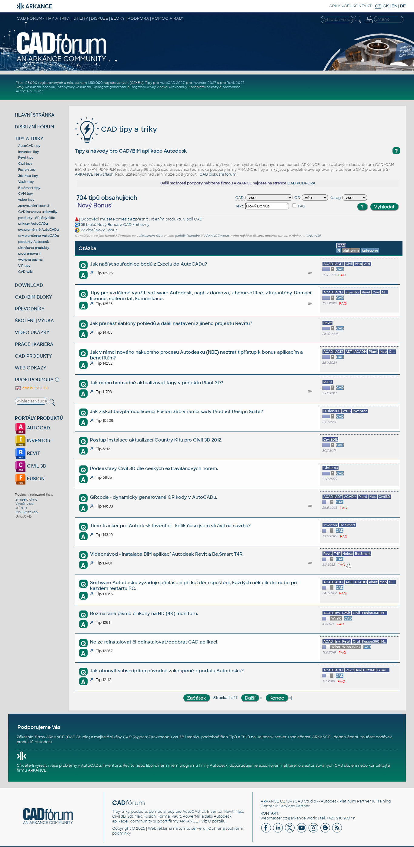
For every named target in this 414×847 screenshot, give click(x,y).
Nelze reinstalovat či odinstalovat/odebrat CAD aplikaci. (154, 642)
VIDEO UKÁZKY (32, 332)
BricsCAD (23, 516)
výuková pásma (30, 259)
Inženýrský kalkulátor (74, 87)
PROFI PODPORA (34, 379)
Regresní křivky (143, 87)
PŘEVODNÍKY (30, 309)
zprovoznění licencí (33, 205)
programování (29, 253)
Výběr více (24, 503)
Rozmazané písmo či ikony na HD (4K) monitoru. (144, 613)
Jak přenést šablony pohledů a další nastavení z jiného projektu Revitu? (171, 323)
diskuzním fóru (150, 236)
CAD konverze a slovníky (37, 212)
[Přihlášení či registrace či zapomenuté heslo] (369, 23)
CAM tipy (25, 193)
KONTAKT (362, 5)
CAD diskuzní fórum (217, 174)
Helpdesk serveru (272, 737)
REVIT (33, 453)
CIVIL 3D (36, 466)
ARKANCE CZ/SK (276, 801)
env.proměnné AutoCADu (38, 235)
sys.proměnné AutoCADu (38, 229)
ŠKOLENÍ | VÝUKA (34, 320)
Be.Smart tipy (29, 188)
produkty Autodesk (33, 242)
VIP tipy (24, 265)
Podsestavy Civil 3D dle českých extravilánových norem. (154, 468)
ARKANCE (339, 5)
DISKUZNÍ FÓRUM (34, 127)
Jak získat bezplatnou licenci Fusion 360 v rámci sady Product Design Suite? (176, 411)
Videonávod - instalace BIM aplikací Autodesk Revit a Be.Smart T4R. (166, 554)
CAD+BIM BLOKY (33, 297)
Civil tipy (25, 163)
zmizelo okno (26, 499)
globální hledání (187, 236)
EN (394, 5)
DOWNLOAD (29, 285)
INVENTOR (38, 440)
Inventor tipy (28, 152)
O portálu (216, 821)
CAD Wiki (313, 236)
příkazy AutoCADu (33, 223)
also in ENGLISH (35, 388)
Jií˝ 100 (21, 508)
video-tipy (26, 199)
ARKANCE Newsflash (94, 174)
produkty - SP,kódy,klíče (36, 218)
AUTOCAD (38, 428)
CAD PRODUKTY (33, 356)
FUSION (35, 478)
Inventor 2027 (204, 83)
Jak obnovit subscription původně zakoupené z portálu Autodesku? (167, 670)
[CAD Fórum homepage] (61, 61)
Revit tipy (25, 157)
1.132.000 (95, 83)
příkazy (212, 87)
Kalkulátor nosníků (40, 87)
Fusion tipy (26, 169)
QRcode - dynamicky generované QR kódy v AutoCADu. (153, 497)
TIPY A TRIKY (29, 138)
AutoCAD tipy (29, 146)
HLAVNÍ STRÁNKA (35, 115)
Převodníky (178, 87)
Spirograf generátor (110, 87)
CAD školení (346, 765)
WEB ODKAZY (30, 368)
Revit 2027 (235, 83)
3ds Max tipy (28, 176)
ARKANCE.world (216, 236)
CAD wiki (25, 272)
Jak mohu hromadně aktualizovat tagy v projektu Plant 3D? (156, 382)
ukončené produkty (33, 248)
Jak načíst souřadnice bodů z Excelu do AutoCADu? (148, 264)
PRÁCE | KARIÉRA (34, 344)
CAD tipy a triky (128, 129)
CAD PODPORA (301, 183)
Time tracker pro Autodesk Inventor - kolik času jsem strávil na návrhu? (170, 525)
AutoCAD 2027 (172, 83)
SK (386, 5)
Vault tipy (26, 182)
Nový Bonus (108, 224)
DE (403, 5)
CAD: (240, 197)
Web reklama (160, 828)
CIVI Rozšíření (26, 512)
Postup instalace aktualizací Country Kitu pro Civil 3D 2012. (156, 440)
